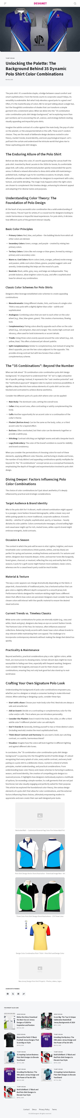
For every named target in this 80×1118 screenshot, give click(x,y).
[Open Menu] (5, 3)
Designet (40, 3)
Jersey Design (21, 1014)
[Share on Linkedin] (18, 994)
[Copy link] (24, 994)
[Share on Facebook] (8, 994)
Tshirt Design (10, 58)
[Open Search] (75, 3)
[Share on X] (13, 994)
